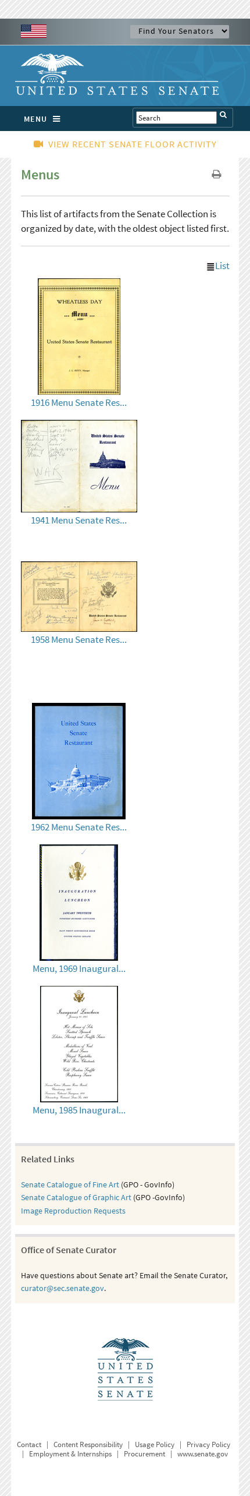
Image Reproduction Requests (73, 1210)
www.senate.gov (202, 1454)
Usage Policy (154, 1444)
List (222, 265)
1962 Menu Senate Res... (79, 826)
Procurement (144, 1454)
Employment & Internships (70, 1454)
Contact (29, 1444)
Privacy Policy (208, 1444)
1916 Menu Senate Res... (79, 402)
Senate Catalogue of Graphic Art (76, 1197)
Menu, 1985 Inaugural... (79, 1110)
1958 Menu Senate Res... (79, 639)
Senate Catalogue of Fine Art (70, 1184)
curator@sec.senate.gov (62, 1288)
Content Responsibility (88, 1444)
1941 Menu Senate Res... (79, 520)
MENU (35, 119)
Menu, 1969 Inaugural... (79, 968)
